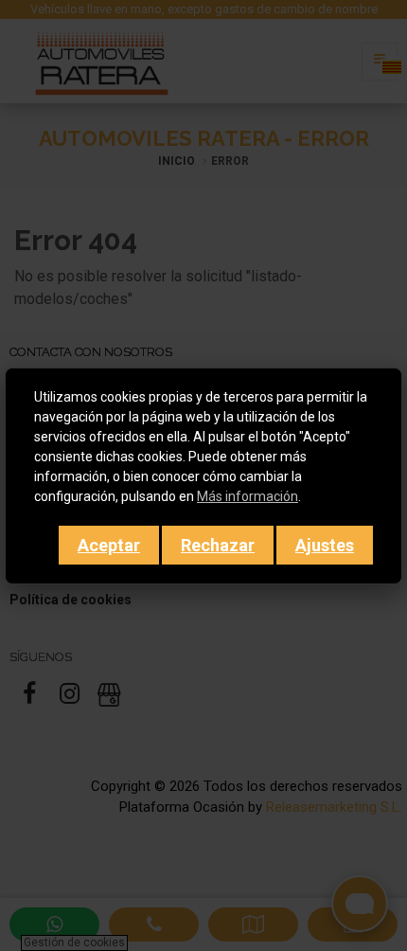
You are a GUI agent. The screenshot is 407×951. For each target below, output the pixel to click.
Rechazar (218, 545)
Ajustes (324, 545)
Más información (247, 496)
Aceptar (109, 545)
